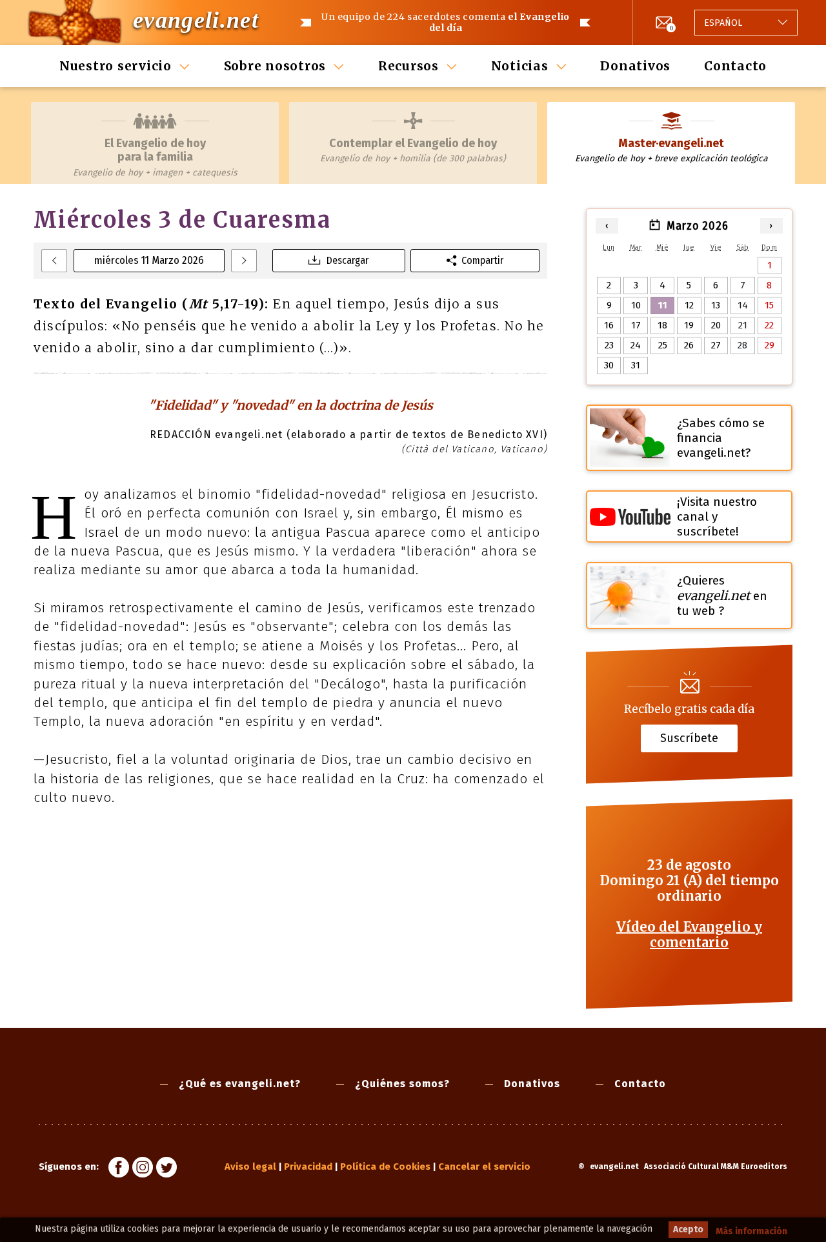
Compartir (482, 260)
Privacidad (308, 1166)
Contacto (735, 66)
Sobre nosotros (275, 66)
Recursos (408, 66)
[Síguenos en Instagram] (142, 1169)
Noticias (520, 66)
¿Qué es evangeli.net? (240, 1083)
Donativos (635, 66)
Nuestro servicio (115, 66)
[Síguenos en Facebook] (118, 1169)
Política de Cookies (385, 1166)
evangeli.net (196, 20)
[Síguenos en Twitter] (166, 1169)
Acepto (688, 1229)
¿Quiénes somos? (402, 1083)
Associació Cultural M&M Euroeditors (715, 1166)
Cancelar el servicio (484, 1166)
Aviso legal (250, 1166)
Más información (751, 1231)
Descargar (347, 260)
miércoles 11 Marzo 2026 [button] (149, 260)
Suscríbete (689, 738)
